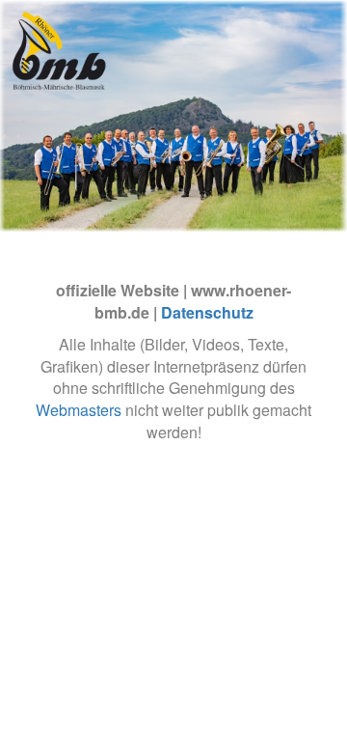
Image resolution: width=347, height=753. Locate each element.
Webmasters (78, 410)
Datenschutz (207, 312)
